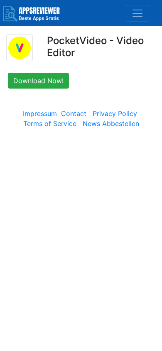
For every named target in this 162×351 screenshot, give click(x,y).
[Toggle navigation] (137, 13)
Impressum (40, 113)
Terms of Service (49, 123)
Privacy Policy (115, 113)
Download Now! (38, 81)
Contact (73, 113)
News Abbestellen (111, 123)
